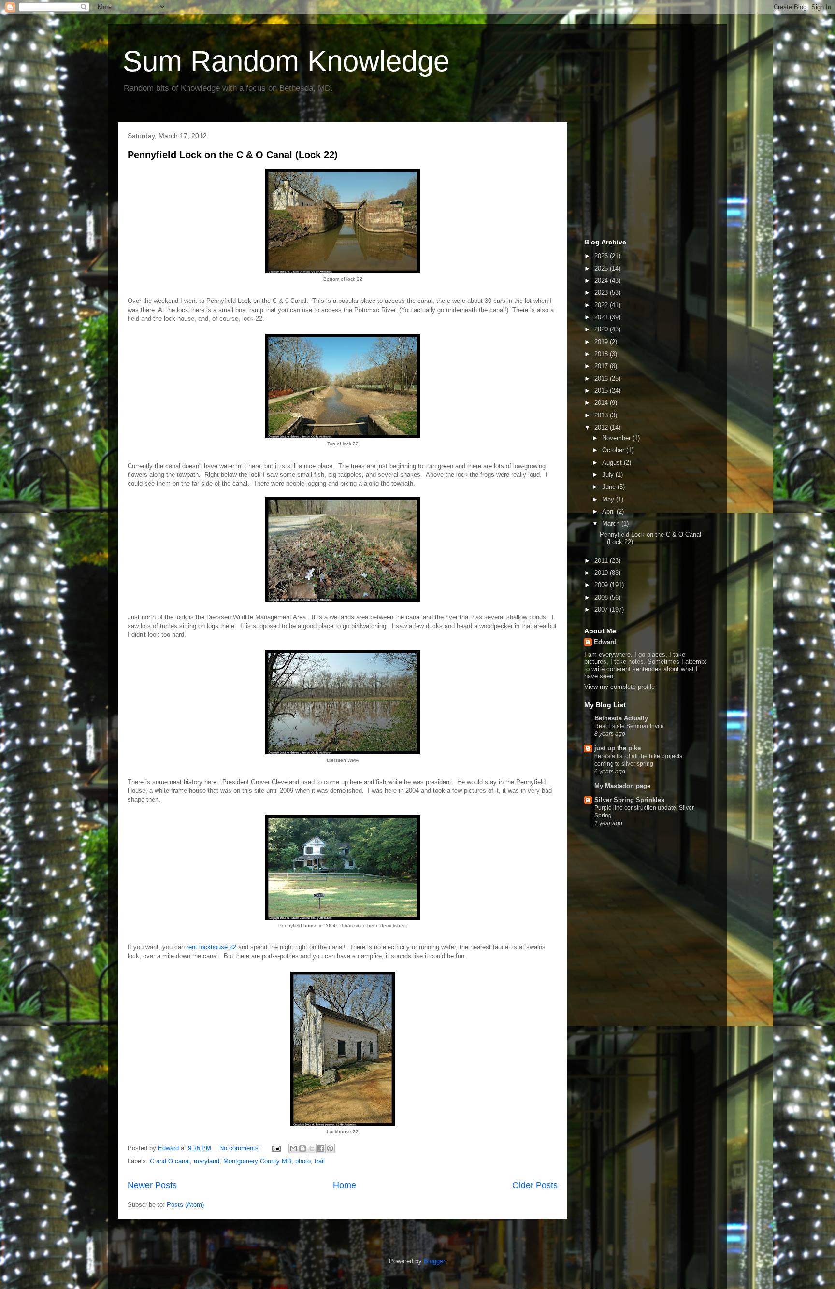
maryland (206, 1161)
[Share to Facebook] (321, 1148)
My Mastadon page (622, 785)
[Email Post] (276, 1148)
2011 (602, 560)
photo (303, 1161)
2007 (602, 609)
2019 (602, 341)
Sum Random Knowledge (286, 61)
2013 (602, 415)
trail (320, 1161)
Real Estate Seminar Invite (629, 726)
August (613, 462)
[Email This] (293, 1148)
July (609, 474)
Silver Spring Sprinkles (629, 799)
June (610, 486)
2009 (602, 584)
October (614, 450)
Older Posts (535, 1185)
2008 (602, 597)
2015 (602, 390)
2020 (602, 329)
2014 (602, 402)
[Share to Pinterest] (330, 1148)
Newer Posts (152, 1185)
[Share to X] (312, 1148)
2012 (602, 427)
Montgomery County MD (257, 1161)
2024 (602, 280)
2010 (602, 572)
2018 (602, 354)
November (617, 438)
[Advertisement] (632, 177)
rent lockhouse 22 (211, 947)
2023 (602, 292)
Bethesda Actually (621, 718)
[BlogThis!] (302, 1148)
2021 (602, 317)
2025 (602, 268)
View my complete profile (619, 686)
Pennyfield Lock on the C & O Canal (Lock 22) (233, 154)
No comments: (240, 1148)
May (609, 499)
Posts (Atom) (185, 1204)
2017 (602, 366)
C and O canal (170, 1161)
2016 (602, 378)
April (609, 511)
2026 (602, 255)
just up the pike (617, 748)
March (611, 523)
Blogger (434, 1261)
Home (344, 1185)
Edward (605, 641)
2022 (602, 305)
